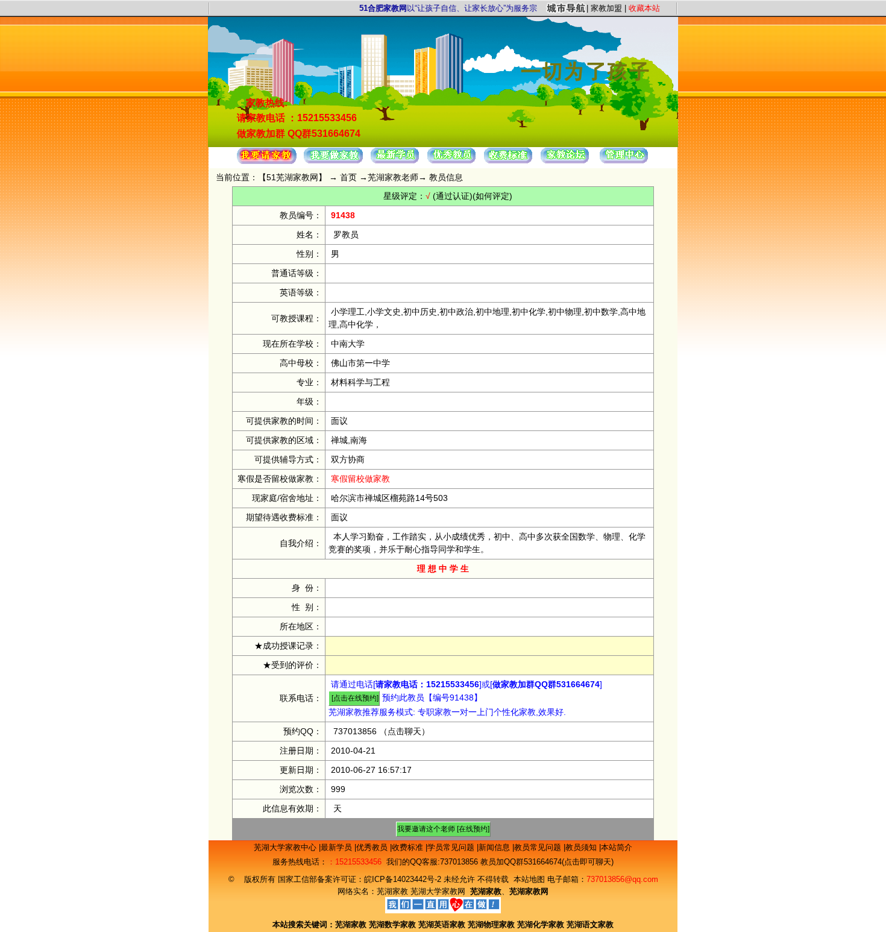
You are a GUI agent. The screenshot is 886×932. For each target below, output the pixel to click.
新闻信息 (495, 847)
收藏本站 (644, 8)
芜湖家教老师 (393, 177)
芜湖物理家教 (491, 924)
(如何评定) (492, 196)
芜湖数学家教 (392, 924)
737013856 (355, 731)
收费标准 (409, 847)
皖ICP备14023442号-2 (404, 879)
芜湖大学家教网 (437, 891)
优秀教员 (373, 847)
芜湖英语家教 (443, 924)
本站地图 (529, 879)
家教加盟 (606, 8)
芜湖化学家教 (540, 924)
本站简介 (616, 847)
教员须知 (582, 847)
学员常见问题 (452, 847)
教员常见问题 (539, 847)
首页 (348, 177)
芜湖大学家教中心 (286, 847)
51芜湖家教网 (292, 177)
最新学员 (337, 847)
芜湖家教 (392, 891)
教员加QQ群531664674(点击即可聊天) (547, 861)
